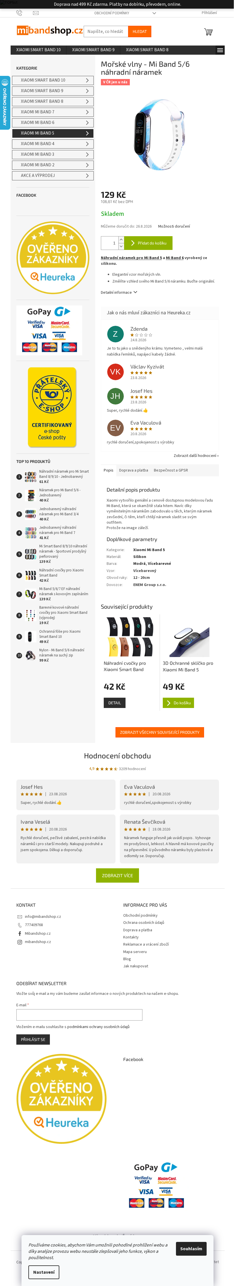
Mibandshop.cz (38, 933)
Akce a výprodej (38, 176)
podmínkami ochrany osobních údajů (98, 1027)
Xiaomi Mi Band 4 (37, 144)
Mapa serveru (135, 952)
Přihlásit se (33, 1039)
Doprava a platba (137, 930)
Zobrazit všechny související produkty (159, 732)
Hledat (140, 31)
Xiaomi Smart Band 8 (42, 101)
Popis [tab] (108, 470)
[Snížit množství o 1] (121, 246)
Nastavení (43, 1272)
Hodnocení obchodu (117, 755)
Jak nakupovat (135, 966)
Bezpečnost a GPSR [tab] (171, 470)
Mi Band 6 (175, 258)
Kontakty (131, 937)
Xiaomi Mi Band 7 (37, 112)
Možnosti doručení (174, 226)
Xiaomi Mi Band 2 (37, 165)
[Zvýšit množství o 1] (121, 239)
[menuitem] (38, 50)
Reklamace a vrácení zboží (146, 944)
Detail (114, 702)
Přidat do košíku (152, 242)
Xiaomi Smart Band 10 (43, 80)
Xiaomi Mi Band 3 (37, 154)
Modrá (139, 564)
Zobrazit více (117, 875)
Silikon (139, 557)
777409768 (34, 925)
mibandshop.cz (38, 942)
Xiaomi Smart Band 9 (42, 91)
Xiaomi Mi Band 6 (37, 123)
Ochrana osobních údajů (143, 923)
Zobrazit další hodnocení (195, 456)
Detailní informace (116, 292)
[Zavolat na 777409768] (24, 12)
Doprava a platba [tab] (133, 470)
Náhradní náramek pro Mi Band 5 (131, 258)
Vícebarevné (159, 564)
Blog (127, 959)
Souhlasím (191, 1249)
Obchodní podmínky (111, 13)
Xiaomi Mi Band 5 (37, 133)
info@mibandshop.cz (43, 917)
